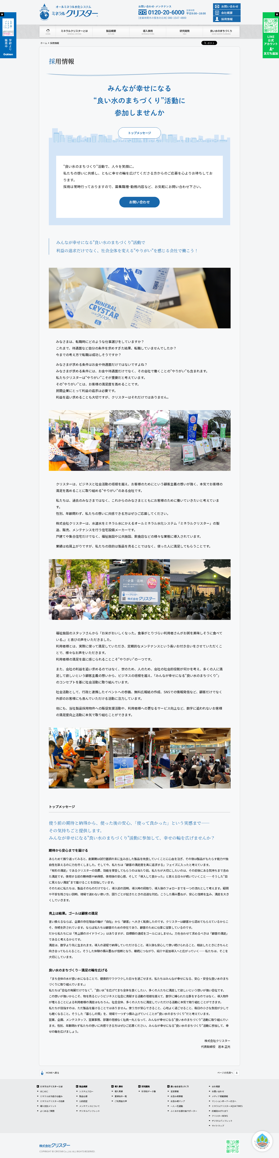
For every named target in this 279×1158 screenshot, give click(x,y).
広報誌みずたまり (220, 1110)
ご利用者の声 (121, 1101)
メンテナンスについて (89, 1106)
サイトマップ (218, 1125)
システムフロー (86, 1091)
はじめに (44, 1091)
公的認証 (83, 1101)
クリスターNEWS (220, 1115)
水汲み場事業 (177, 1096)
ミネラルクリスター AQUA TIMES (227, 1106)
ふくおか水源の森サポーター (184, 1110)
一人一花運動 (177, 1106)
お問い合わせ (139, 201)
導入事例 (119, 1086)
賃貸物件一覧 (121, 1096)
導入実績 (119, 1091)
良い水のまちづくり (180, 1086)
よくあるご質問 (47, 1110)
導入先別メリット (48, 1106)
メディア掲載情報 (220, 1096)
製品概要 (83, 1086)
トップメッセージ (139, 133)
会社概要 (216, 1086)
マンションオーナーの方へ (224, 1101)
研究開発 (146, 1086)
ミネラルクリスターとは (51, 1086)
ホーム (43, 43)
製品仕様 (83, 1096)
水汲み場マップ (178, 1101)
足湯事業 (175, 1091)
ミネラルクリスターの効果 (52, 1101)
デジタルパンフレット (89, 1110)
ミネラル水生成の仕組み (51, 1096)
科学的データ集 (149, 1091)
